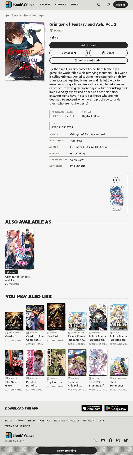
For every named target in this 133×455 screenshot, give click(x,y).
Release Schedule (67, 421)
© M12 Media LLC (14, 441)
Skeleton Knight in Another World (73, 383)
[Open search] (99, 4)
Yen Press (76, 140)
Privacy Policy (93, 421)
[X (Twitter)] (95, 440)
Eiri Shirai (76, 147)
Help (31, 421)
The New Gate (11, 383)
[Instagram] (118, 440)
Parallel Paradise (31, 383)
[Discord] (103, 440)
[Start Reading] (24, 51)
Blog (8, 421)
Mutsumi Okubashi (95, 147)
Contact (44, 421)
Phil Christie (77, 165)
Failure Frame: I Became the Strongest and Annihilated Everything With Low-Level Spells (77, 338)
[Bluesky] (126, 440)
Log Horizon (54, 382)
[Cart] (108, 4)
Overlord (10, 336)
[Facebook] (110, 440)
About (20, 421)
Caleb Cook (77, 159)
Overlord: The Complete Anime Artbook (35, 338)
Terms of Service (17, 426)
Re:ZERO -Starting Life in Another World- (97, 383)
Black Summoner (116, 383)
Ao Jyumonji (77, 153)
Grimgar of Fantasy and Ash (88, 134)
